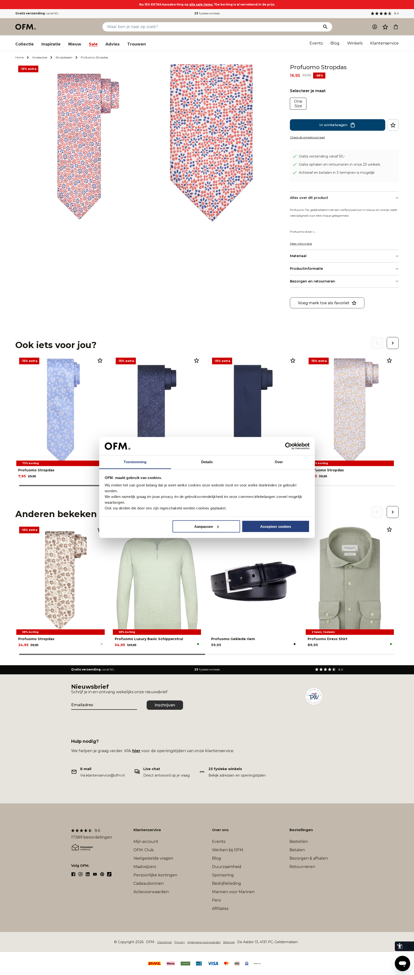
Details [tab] (207, 462)
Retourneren (302, 866)
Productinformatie (306, 268)
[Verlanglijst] (385, 27)
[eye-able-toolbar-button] (399, 946)
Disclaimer (164, 942)
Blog (334, 43)
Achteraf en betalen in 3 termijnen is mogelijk (336, 172)
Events (316, 43)
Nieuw (74, 44)
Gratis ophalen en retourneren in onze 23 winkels (339, 164)
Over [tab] (279, 462)
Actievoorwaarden (151, 892)
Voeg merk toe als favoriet (323, 303)
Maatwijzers (144, 866)
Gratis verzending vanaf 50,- (322, 156)
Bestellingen (301, 830)
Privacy (179, 942)
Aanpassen (203, 526)
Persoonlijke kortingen (155, 875)
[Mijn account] (375, 27)
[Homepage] (25, 27)
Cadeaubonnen (148, 883)
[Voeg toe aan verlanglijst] (393, 125)
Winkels (354, 43)
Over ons (220, 830)
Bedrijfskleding (226, 883)
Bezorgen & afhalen (308, 858)
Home (19, 57)
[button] (385, 27)
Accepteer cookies (275, 526)
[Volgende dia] (393, 343)
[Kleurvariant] (102, 644)
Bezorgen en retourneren (312, 281)
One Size (298, 103)
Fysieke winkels (207, 13)
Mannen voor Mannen (233, 892)
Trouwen (136, 44)
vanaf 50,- (37, 13)
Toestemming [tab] (135, 462)
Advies (112, 44)
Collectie (24, 44)
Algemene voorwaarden (204, 942)
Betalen (297, 850)
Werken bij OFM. (228, 850)
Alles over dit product (309, 198)
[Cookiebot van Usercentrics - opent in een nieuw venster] (289, 446)
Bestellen (298, 841)
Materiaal (298, 256)
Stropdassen (64, 57)
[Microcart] (396, 27)
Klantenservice (384, 43)
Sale (93, 44)
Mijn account (145, 841)
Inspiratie (51, 44)
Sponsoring (223, 875)
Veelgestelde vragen (153, 858)
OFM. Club (143, 850)
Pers (216, 900)
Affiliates (220, 908)
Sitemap (229, 942)
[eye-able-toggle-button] (409, 946)
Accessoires (39, 57)
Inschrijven (165, 705)
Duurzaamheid (226, 866)
